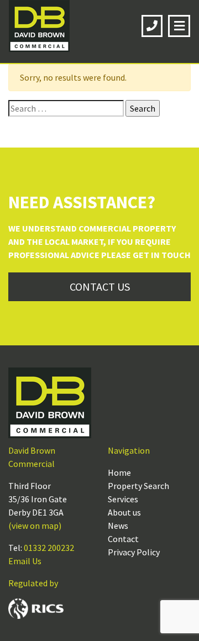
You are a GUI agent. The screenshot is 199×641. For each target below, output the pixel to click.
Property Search (138, 485)
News (118, 525)
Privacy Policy (134, 552)
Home (119, 472)
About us (124, 512)
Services (123, 499)
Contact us (100, 286)
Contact (123, 538)
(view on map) (34, 525)
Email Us (24, 560)
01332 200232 (49, 547)
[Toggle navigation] (179, 26)
